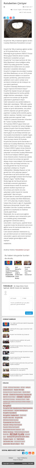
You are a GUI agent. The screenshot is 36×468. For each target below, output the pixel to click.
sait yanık (27, 434)
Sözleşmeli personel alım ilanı (18, 437)
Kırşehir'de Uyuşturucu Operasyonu (17, 408)
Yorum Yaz (27, 9)
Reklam (11, 458)
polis (23, 429)
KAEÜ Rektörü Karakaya (9, 399)
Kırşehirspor (23, 415)
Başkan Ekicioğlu (19, 390)
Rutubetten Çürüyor (23, 250)
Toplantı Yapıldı (8, 439)
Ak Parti (23, 387)
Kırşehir (7, 406)
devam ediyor (26, 392)
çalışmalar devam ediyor (11, 444)
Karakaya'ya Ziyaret (20, 399)
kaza (27, 399)
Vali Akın (20, 439)
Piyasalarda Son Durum (11, 422)
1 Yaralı (5, 387)
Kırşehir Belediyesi (8, 410)
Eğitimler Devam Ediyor (9, 397)
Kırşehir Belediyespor (21, 410)
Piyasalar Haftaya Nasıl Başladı (12, 425)
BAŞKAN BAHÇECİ (8, 390)
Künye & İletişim (18, 460)
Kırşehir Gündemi (9, 413)
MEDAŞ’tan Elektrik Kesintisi (10, 420)
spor (4, 436)
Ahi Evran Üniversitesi (14, 387)
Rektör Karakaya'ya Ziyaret (21, 432)
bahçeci (28, 387)
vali (15, 439)
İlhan (22, 444)
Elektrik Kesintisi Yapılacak (20, 394)
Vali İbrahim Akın (8, 441)
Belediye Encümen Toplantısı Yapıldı (12, 392)
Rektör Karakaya (8, 432)
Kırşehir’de (18, 418)
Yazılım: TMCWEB (27, 463)
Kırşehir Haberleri (11, 415)
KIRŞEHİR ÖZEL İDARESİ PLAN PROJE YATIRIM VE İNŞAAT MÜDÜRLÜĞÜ (16, 402)
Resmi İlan (6, 434)
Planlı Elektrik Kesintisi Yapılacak (12, 429)
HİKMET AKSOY (23, 397)
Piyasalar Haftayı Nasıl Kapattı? (11, 427)
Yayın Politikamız (22, 458)
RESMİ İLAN (17, 434)
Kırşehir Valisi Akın (8, 417)
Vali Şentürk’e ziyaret (19, 441)
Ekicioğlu (5, 394)
